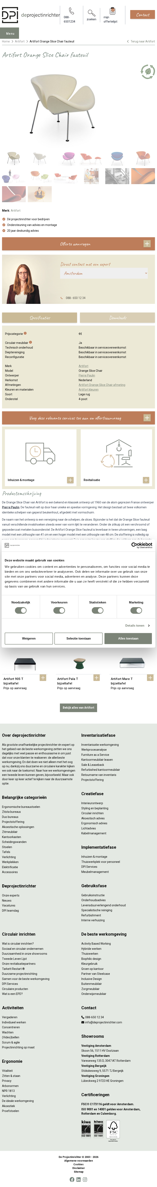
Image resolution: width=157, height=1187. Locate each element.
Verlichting (9, 857)
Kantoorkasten (11, 837)
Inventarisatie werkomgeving (100, 744)
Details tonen (134, 625)
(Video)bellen (10, 1037)
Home (6, 41)
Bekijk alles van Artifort (78, 707)
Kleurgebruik (89, 963)
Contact (142, 14)
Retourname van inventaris (98, 775)
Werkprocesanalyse (94, 749)
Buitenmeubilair (91, 983)
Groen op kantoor (92, 968)
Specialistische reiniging (96, 910)
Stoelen (7, 847)
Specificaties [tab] (39, 318)
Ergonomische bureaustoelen (21, 806)
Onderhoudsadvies (93, 900)
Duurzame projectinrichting (19, 973)
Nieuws (6, 900)
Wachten (7, 1032)
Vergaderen (9, 1017)
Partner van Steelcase (95, 973)
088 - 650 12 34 (75, 298)
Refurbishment (91, 915)
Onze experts (10, 895)
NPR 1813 (8, 1090)
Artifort (20, 41)
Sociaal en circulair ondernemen (22, 948)
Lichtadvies (88, 828)
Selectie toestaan (78, 638)
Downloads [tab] (117, 318)
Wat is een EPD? (12, 993)
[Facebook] (72, 1180)
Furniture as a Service (95, 754)
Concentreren (11, 1027)
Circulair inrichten (92, 813)
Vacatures (8, 905)
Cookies (78, 1164)
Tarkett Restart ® (13, 968)
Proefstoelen (10, 1111)
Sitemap (78, 1171)
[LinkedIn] (78, 1180)
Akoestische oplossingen (18, 827)
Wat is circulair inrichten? (18, 943)
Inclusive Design (91, 979)
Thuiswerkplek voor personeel (100, 861)
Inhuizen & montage (94, 856)
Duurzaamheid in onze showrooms (24, 953)
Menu (10, 33)
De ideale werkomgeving (18, 1101)
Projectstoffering (13, 821)
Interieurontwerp (92, 803)
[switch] (59, 610)
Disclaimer (78, 1168)
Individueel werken (14, 1022)
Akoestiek (8, 1106)
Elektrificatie (10, 867)
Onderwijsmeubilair (93, 993)
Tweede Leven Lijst (14, 958)
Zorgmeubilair (90, 989)
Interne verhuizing (93, 920)
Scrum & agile (11, 1042)
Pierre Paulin (10, 507)
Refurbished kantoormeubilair (100, 769)
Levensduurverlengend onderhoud (103, 905)
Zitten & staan (11, 1076)
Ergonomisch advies (94, 823)
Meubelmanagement (95, 871)
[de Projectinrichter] (31, 15)
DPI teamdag (10, 910)
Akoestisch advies (93, 818)
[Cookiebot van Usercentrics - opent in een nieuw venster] (134, 545)
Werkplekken (10, 862)
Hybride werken (91, 948)
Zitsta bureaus (11, 811)
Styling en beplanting (94, 808)
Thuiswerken (89, 953)
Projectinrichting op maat (18, 1047)
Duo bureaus (10, 817)
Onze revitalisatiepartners (19, 963)
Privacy (6, 1080)
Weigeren (29, 638)
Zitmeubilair (10, 832)
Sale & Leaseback (92, 764)
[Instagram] (85, 1180)
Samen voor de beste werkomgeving (25, 979)
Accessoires (10, 872)
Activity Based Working (96, 943)
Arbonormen (10, 1086)
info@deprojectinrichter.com (103, 1022)
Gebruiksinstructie (93, 895)
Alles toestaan (128, 638)
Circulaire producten (15, 989)
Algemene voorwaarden (78, 1160)
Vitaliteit (7, 1070)
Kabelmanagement (93, 833)
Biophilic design (91, 958)
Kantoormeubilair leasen (97, 759)
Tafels (6, 852)
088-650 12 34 (94, 1017)
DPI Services (89, 866)
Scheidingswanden (14, 842)
